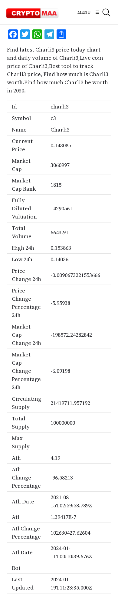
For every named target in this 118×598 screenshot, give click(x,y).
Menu (84, 12)
